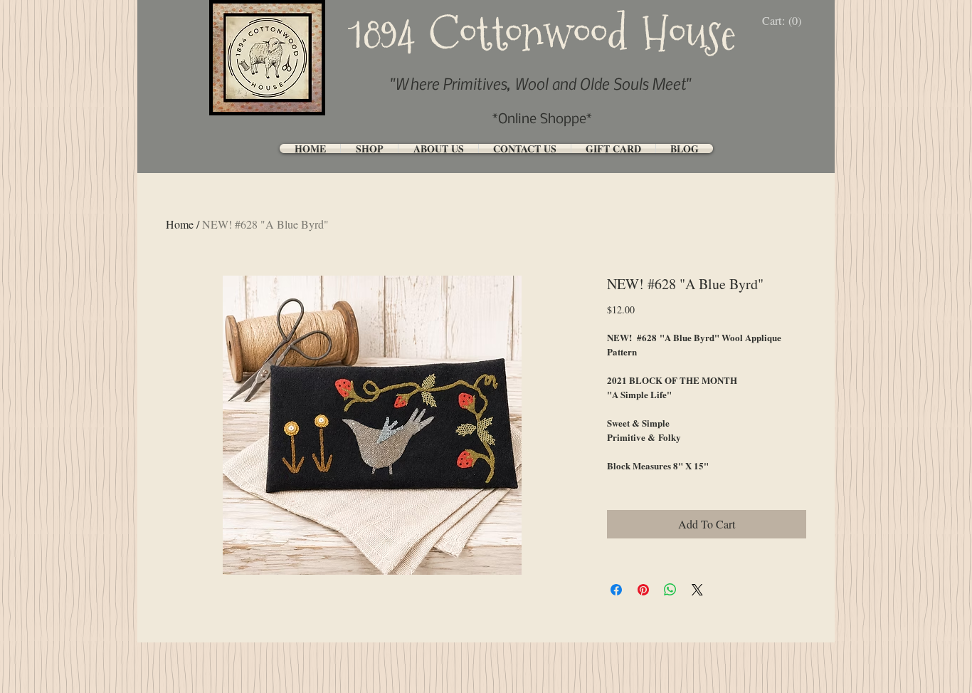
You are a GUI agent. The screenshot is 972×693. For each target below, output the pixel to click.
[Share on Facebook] (616, 589)
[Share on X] (697, 589)
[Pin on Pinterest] (643, 589)
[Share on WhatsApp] (670, 589)
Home (180, 224)
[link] (785, 21)
